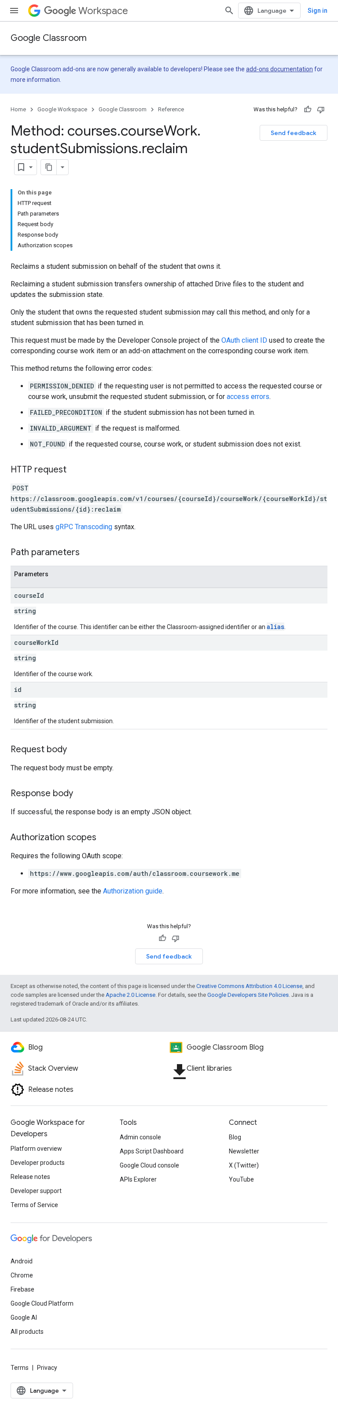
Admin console (140, 1137)
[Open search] (229, 10)
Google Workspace (62, 109)
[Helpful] (307, 109)
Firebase (22, 1289)
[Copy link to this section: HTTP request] (75, 470)
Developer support (36, 1190)
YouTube (241, 1179)
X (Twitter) (244, 1165)
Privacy (47, 1367)
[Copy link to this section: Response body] (82, 794)
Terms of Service (34, 1204)
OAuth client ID (244, 340)
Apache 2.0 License (130, 995)
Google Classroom (49, 38)
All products (27, 1331)
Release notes (30, 1176)
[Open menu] (14, 10)
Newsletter (244, 1151)
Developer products (38, 1162)
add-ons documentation (279, 69)
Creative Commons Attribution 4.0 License (249, 986)
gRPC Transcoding (83, 527)
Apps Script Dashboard (152, 1151)
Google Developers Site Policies (248, 995)
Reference (171, 109)
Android (22, 1261)
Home (18, 109)
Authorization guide (132, 891)
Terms (20, 1367)
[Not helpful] (320, 109)
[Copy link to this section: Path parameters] (88, 553)
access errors (248, 396)
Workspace (103, 11)
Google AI (24, 1317)
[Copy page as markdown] (49, 167)
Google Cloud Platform (42, 1303)
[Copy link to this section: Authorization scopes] (105, 838)
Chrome (22, 1275)
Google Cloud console (149, 1165)
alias (275, 626)
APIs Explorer (138, 1179)
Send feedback (293, 133)
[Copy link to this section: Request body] (75, 750)
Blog (235, 1137)
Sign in (317, 10)
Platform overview (36, 1148)
